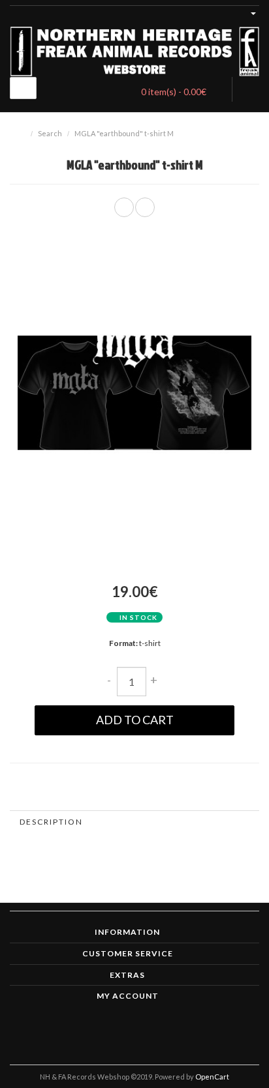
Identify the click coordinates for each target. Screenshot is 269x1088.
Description (51, 821)
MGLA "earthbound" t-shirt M (124, 133)
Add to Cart (135, 720)
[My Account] (248, 12)
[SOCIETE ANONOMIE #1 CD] (145, 207)
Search (50, 133)
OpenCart (212, 1076)
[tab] (134, 821)
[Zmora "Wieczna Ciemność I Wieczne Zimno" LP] (124, 207)
